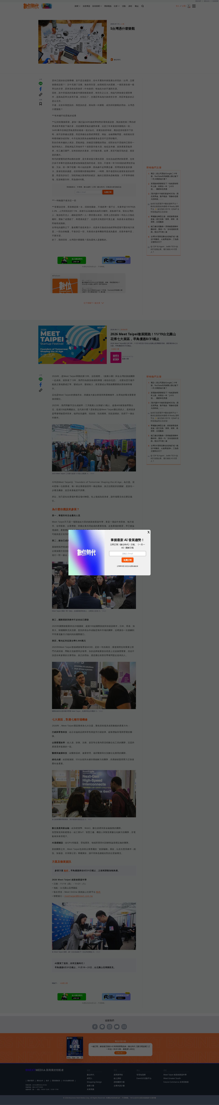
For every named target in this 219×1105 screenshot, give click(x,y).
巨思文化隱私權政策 (131, 566)
